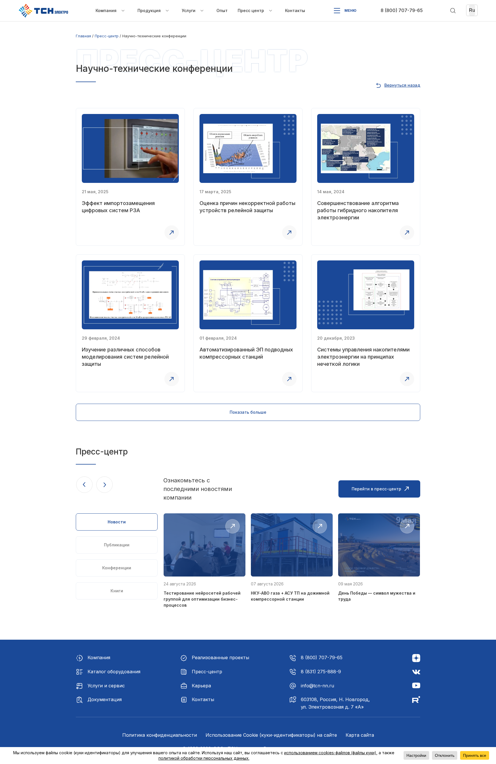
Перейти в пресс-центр (376, 488)
